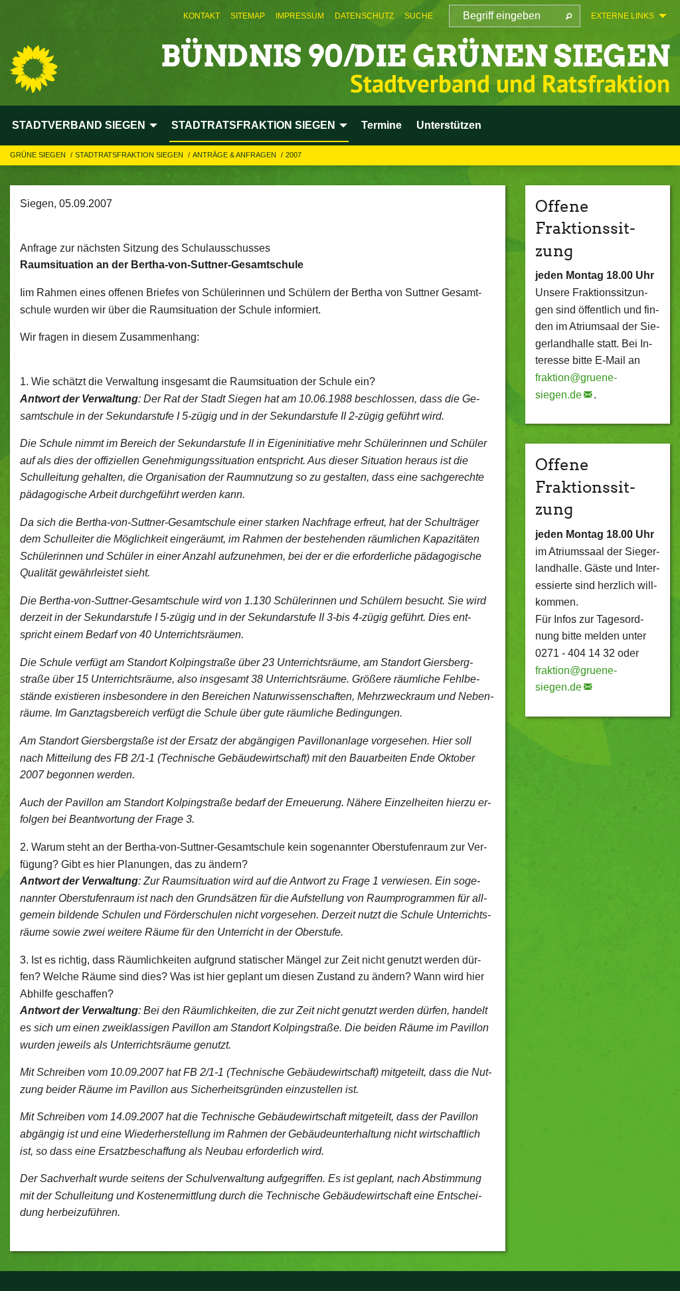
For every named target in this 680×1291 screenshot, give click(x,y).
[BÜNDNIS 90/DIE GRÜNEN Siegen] (34, 69)
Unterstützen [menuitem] (448, 125)
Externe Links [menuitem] (622, 16)
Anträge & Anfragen (235, 155)
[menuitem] (201, 16)
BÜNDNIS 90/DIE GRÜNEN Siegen (415, 56)
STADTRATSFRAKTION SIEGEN (130, 155)
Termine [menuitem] (381, 125)
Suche (418, 16)
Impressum (300, 16)
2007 (293, 155)
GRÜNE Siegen (39, 155)
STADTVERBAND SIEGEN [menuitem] (78, 125)
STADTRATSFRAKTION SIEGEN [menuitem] (253, 125)
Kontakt (201, 16)
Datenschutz (364, 16)
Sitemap (247, 16)
